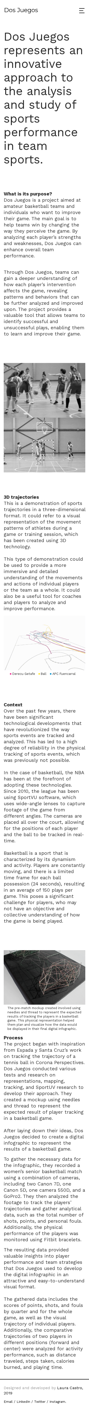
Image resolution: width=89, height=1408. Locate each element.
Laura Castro (69, 1387)
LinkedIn (23, 1402)
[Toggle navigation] (80, 10)
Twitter (39, 1402)
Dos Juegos (21, 10)
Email (8, 1402)
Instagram (57, 1402)
